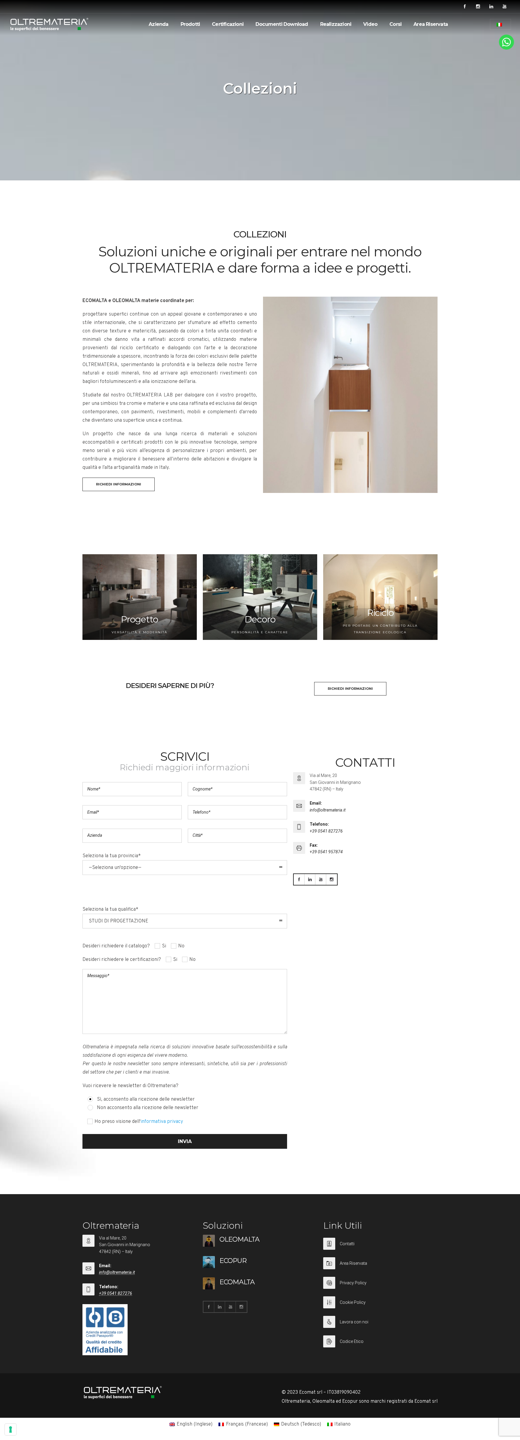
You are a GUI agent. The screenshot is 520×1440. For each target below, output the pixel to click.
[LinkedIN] (491, 6)
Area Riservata (430, 24)
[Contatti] (380, 1247)
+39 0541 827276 (326, 831)
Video (370, 24)
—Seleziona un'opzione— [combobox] (115, 868)
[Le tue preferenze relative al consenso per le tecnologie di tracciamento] (10, 1429)
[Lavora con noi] (380, 1325)
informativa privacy (162, 1122)
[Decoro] (260, 597)
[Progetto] (139, 597)
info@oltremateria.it (327, 810)
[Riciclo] (380, 597)
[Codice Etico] (380, 1341)
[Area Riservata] (380, 1267)
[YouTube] (504, 6)
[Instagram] (477, 6)
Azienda (158, 24)
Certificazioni (227, 24)
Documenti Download (281, 24)
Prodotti (190, 24)
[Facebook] (464, 6)
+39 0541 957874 (326, 851)
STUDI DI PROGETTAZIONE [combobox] (118, 921)
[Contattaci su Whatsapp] (506, 48)
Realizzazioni (335, 24)
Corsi (395, 24)
